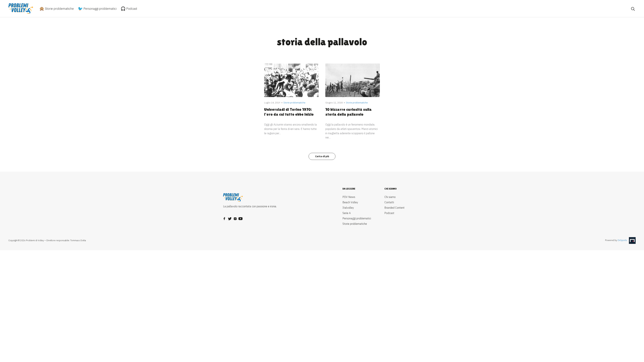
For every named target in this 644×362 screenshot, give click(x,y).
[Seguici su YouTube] (240, 217)
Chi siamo (390, 197)
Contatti (389, 202)
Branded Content (394, 207)
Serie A (346, 213)
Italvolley (348, 207)
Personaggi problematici (100, 9)
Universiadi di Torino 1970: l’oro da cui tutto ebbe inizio (289, 111)
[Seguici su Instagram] (235, 217)
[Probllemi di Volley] (21, 8)
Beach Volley (350, 202)
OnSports (622, 240)
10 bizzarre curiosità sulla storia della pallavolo (348, 111)
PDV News (348, 197)
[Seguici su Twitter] (229, 217)
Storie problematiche (59, 9)
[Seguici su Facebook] (224, 217)
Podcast (131, 9)
